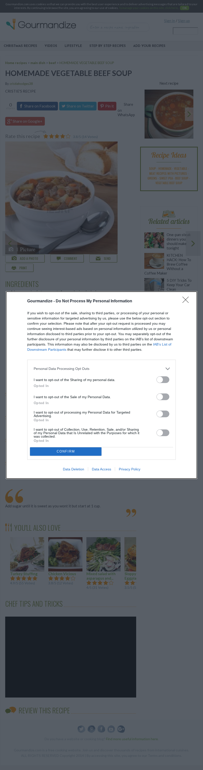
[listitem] (101, 368)
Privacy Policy (129, 469)
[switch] (162, 379)
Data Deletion (73, 469)
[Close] (187, 301)
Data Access (101, 469)
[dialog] (101, 385)
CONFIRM (66, 451)
